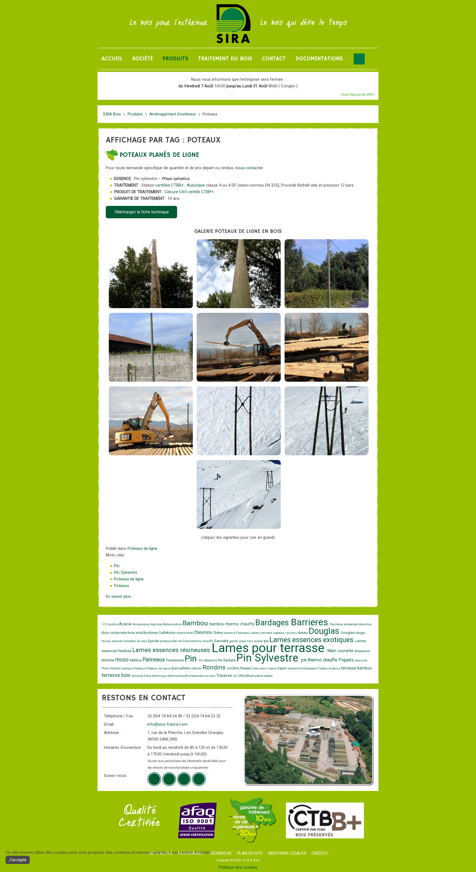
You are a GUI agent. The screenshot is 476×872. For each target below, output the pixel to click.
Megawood (362, 651)
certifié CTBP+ (201, 191)
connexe (266, 633)
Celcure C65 (175, 191)
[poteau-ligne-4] (151, 347)
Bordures (151, 633)
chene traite (185, 633)
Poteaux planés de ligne (159, 155)
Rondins (214, 667)
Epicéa (154, 641)
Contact (274, 58)
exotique (166, 641)
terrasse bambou (356, 668)
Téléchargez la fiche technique (141, 211)
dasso (303, 633)
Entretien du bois (136, 641)
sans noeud (268, 668)
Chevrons (203, 632)
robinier (196, 668)
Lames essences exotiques (312, 640)
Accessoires (141, 624)
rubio (256, 668)
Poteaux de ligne (142, 548)
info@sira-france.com (167, 724)
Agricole (157, 624)
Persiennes (175, 660)
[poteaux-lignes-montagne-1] (239, 420)
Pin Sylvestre (125, 572)
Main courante (341, 650)
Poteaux (121, 585)
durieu (107, 641)
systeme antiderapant (302, 668)
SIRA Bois (112, 114)
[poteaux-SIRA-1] (239, 347)
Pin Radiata (227, 660)
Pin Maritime (208, 660)
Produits (175, 58)
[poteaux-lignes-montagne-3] (239, 494)
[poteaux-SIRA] (151, 420)
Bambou (196, 623)
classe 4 (230, 633)
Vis (235, 676)
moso (122, 659)
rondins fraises (239, 668)
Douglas (325, 631)
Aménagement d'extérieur (172, 114)
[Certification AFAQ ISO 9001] (197, 820)
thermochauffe (179, 676)
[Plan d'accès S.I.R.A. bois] (184, 779)
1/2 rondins (110, 624)
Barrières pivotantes (344, 624)
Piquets (347, 660)
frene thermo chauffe (198, 641)
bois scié (135, 633)
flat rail (178, 641)
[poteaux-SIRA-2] (327, 347)
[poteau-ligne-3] (327, 273)
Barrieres (310, 622)
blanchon (365, 624)
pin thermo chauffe (320, 660)
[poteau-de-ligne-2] (239, 273)
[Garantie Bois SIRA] (251, 820)
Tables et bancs (329, 668)
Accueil (112, 58)
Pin (117, 565)
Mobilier (108, 660)
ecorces (118, 641)
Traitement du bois (225, 58)
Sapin (282, 668)
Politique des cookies (238, 867)
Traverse (224, 675)
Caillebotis (167, 633)
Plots (105, 668)
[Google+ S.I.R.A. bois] (154, 779)
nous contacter (249, 167)
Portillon (115, 668)
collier (255, 633)
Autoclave (196, 185)
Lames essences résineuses (172, 649)
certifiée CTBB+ (169, 185)
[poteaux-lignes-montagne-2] (327, 420)
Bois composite (115, 633)
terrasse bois (117, 675)
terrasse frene (142, 676)
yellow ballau (264, 676)
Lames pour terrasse (270, 647)
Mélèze (136, 660)
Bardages (273, 622)
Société (142, 58)
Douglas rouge (353, 633)
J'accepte (17, 859)
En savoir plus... (119, 596)
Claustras (243, 633)
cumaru (291, 633)
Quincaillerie (181, 668)
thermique (160, 676)
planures (361, 660)
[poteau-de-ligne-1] (151, 273)
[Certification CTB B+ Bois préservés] (325, 820)
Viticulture (246, 676)
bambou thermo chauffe (232, 624)
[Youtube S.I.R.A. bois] (169, 779)
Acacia (125, 624)
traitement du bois (203, 676)
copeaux (279, 633)
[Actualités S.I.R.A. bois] (199, 779)
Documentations (319, 58)
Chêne (218, 633)
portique (128, 668)
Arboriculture (173, 624)
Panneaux (154, 659)
